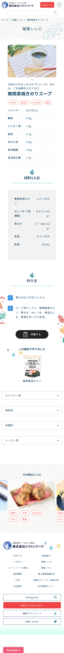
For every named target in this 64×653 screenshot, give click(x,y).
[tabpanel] (32, 61)
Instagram (32, 597)
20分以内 (36, 512)
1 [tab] (32, 79)
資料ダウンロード (32, 613)
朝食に (24, 102)
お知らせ (17, 555)
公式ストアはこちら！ (32, 605)
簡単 (48, 102)
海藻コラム (46, 567)
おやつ (14, 519)
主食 (24, 512)
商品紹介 (46, 555)
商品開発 (17, 573)
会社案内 (17, 586)
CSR (17, 580)
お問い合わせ (32, 621)
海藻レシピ (17, 19)
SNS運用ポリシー (46, 586)
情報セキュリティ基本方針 (46, 580)
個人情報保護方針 (46, 573)
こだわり (17, 561)
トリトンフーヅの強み (17, 567)
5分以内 (37, 102)
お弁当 (13, 102)
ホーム (5, 19)
